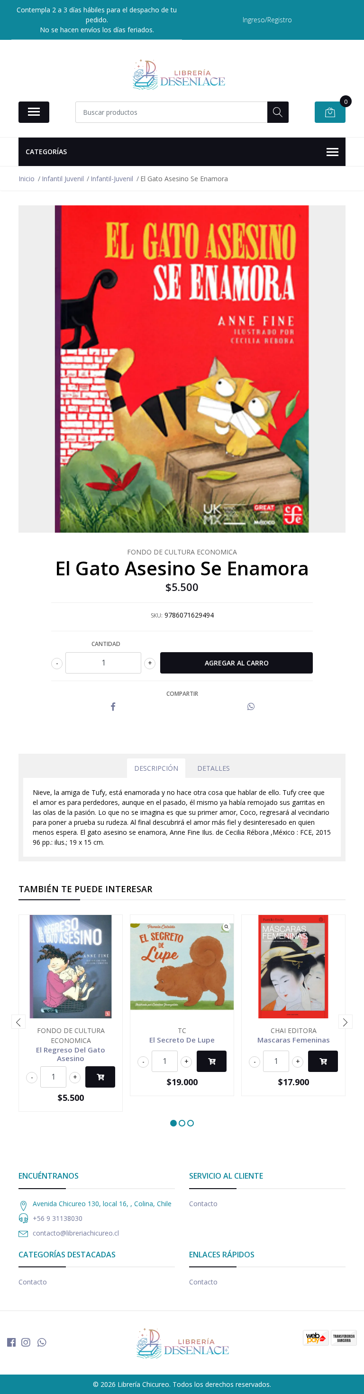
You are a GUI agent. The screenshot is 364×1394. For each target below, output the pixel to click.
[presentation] (18, 1022)
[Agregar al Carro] (100, 1077)
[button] (173, 1123)
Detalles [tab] (213, 768)
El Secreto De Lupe (182, 1039)
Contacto (203, 1203)
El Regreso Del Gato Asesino (70, 1054)
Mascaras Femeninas (293, 1039)
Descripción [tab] (156, 768)
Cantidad (105, 644)
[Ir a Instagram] (25, 1342)
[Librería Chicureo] (178, 74)
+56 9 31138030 (57, 1218)
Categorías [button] (46, 151)
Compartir (182, 694)
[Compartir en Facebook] (113, 706)
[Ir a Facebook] (11, 1342)
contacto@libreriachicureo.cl (76, 1232)
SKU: (157, 615)
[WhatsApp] (42, 1342)
